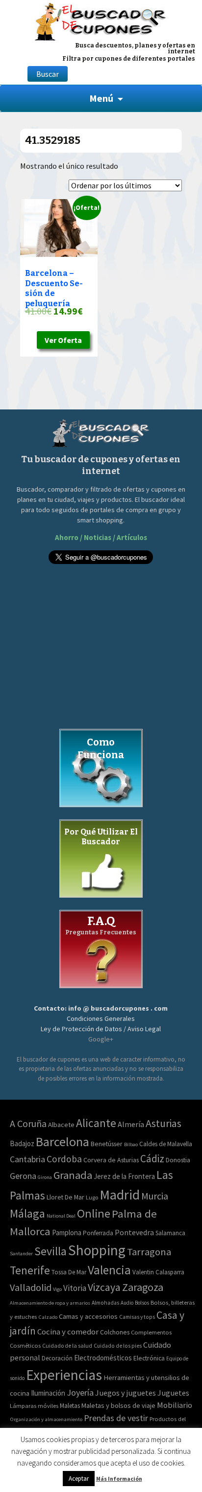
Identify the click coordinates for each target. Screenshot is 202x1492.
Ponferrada (98, 1233)
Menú (101, 98)
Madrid (120, 1194)
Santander (21, 1253)
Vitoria (74, 1288)
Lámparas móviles (34, 1405)
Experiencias (64, 1375)
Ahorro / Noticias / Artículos (101, 537)
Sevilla (50, 1251)
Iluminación (48, 1393)
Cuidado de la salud (67, 1345)
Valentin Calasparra (158, 1272)
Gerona (23, 1175)
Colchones (114, 1332)
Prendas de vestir (116, 1418)
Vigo (57, 1289)
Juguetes (173, 1393)
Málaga (27, 1213)
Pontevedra (134, 1232)
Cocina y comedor (68, 1331)
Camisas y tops (137, 1316)
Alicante (96, 1123)
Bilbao (131, 1144)
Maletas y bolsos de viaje (118, 1405)
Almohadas (105, 1302)
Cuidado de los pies (118, 1345)
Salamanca (170, 1233)
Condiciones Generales (101, 1018)
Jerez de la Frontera (124, 1176)
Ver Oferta (63, 340)
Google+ (100, 1039)
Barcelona (62, 1141)
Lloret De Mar (65, 1197)
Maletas (70, 1406)
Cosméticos (25, 1345)
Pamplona (66, 1232)
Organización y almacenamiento (46, 1419)
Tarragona (149, 1251)
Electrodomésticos (103, 1357)
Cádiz (152, 1158)
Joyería (80, 1392)
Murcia (154, 1196)
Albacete (61, 1124)
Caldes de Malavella (165, 1144)
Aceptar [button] (79, 1478)
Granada (72, 1175)
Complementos (151, 1332)
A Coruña (28, 1123)
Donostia (178, 1159)
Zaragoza (142, 1287)
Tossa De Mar (68, 1272)
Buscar (47, 74)
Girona (45, 1177)
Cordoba (64, 1159)
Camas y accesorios (88, 1316)
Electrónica (149, 1358)
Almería (131, 1124)
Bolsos (142, 1302)
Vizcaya (104, 1287)
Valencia (109, 1270)
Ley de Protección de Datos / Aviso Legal (101, 1028)
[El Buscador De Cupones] (101, 20)
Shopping (97, 1250)
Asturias (163, 1123)
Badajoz (22, 1143)
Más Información (119, 1478)
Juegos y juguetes (125, 1393)
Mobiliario (174, 1405)
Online (93, 1213)
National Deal (61, 1216)
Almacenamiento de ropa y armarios (50, 1302)
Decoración (57, 1358)
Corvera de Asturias (111, 1159)
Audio (127, 1302)
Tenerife (30, 1270)
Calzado (47, 1316)
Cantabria (27, 1159)
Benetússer (107, 1143)
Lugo (92, 1197)
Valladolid (30, 1287)
